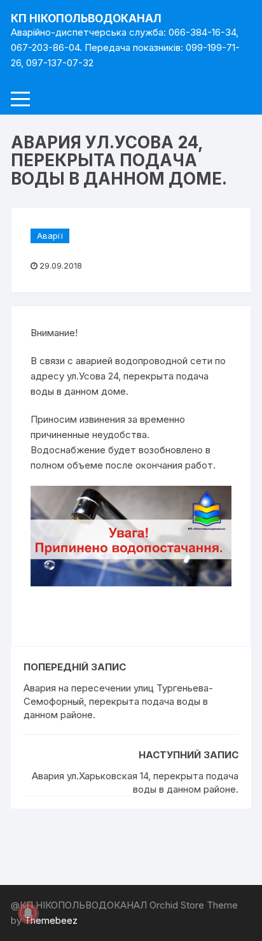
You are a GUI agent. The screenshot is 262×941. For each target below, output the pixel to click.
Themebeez (51, 920)
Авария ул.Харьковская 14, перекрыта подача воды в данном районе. (135, 782)
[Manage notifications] (28, 913)
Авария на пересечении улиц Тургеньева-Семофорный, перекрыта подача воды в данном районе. (118, 701)
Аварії (50, 235)
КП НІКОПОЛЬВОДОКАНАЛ (86, 18)
